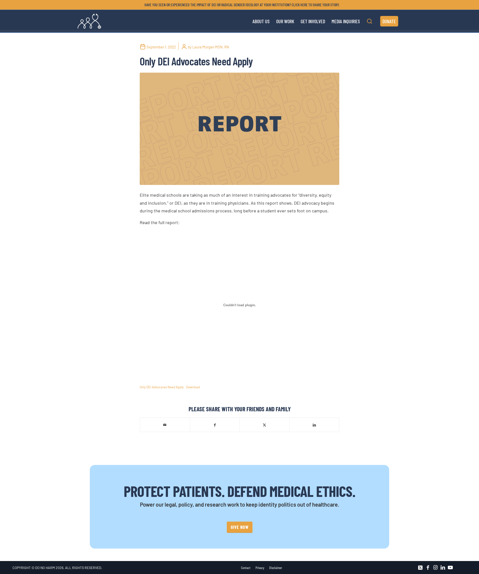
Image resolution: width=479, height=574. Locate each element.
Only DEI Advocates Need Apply (162, 387)
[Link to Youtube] (450, 567)
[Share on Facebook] (215, 424)
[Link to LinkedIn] (443, 567)
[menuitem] (241, 4)
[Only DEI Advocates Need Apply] (239, 129)
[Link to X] (420, 567)
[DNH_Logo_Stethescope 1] (89, 21)
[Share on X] (264, 424)
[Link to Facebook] (428, 567)
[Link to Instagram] (435, 567)
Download (193, 387)
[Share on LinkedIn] (314, 424)
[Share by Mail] (165, 425)
